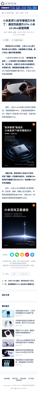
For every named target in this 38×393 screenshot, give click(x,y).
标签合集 (23, 378)
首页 (17, 13)
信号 (5, 40)
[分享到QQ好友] (12, 255)
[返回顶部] (33, 388)
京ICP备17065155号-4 (19, 388)
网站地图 (7, 378)
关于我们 (31, 378)
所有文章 (15, 378)
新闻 (21, 13)
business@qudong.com (19, 267)
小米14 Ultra (17, 40)
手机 (26, 13)
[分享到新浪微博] (27, 255)
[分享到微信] (17, 255)
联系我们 (19, 380)
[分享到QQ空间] (22, 255)
